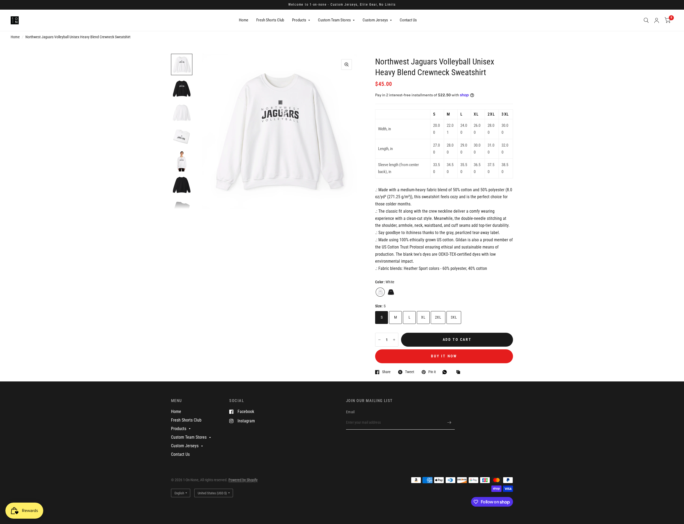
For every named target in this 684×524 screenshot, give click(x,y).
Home (243, 20)
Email (350, 412)
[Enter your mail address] (449, 423)
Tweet (409, 372)
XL (423, 317)
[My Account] (656, 20)
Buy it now (444, 356)
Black (391, 292)
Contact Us (408, 20)
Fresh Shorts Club (270, 20)
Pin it (432, 372)
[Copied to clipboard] (459, 372)
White (380, 292)
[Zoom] (346, 64)
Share (386, 372)
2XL (438, 317)
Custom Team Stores (334, 20)
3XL (454, 317)
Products (299, 20)
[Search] (646, 20)
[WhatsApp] (445, 372)
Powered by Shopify (243, 480)
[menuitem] (243, 20)
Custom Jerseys (375, 20)
